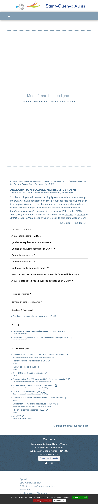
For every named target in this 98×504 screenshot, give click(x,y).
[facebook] (46, 463)
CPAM (79, 211)
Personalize (59, 501)
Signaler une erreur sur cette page (70, 426)
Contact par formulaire (49, 458)
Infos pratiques (40, 101)
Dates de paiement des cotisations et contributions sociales (39, 398)
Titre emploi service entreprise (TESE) (30, 410)
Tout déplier (81, 223)
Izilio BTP (18, 416)
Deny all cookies (43, 501)
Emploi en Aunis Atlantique (33, 493)
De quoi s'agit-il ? (20, 229)
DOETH (81, 214)
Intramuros (24, 489)
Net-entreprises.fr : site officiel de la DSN (31, 361)
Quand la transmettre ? (23, 255)
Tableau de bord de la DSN (26, 367)
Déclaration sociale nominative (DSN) (38, 184)
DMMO (13, 218)
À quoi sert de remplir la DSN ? (27, 236)
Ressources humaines (41, 181)
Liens (37, 473)
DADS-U (69, 214)
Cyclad (23, 479)
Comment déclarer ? (22, 261)
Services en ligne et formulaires (25, 302)
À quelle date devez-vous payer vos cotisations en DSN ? (41, 281)
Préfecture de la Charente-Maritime (37, 486)
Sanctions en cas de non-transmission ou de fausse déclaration (44, 274)
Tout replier (66, 223)
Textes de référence (20, 294)
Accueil (27, 101)
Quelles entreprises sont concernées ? (31, 242)
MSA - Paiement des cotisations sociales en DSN (35, 385)
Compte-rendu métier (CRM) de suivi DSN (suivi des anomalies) (41, 379)
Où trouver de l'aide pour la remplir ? (30, 268)
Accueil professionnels (19, 181)
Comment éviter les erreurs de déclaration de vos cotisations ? (41, 355)
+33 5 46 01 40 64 (49, 454)
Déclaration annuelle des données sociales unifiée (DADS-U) (39, 331)
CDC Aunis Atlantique (30, 482)
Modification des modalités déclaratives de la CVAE (36, 404)
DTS (24, 218)
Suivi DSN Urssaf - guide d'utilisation (30, 373)
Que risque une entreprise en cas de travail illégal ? (34, 316)
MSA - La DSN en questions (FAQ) (29, 392)
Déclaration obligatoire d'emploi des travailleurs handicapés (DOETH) (42, 337)
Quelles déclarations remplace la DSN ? (32, 249)
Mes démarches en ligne (62, 101)
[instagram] (52, 463)
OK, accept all (81, 497)
